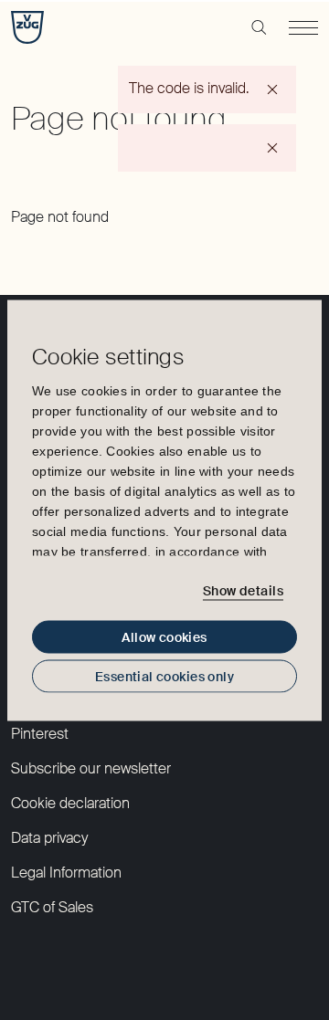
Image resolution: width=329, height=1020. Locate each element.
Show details (243, 591)
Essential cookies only (164, 676)
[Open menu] (303, 27)
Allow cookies (164, 636)
